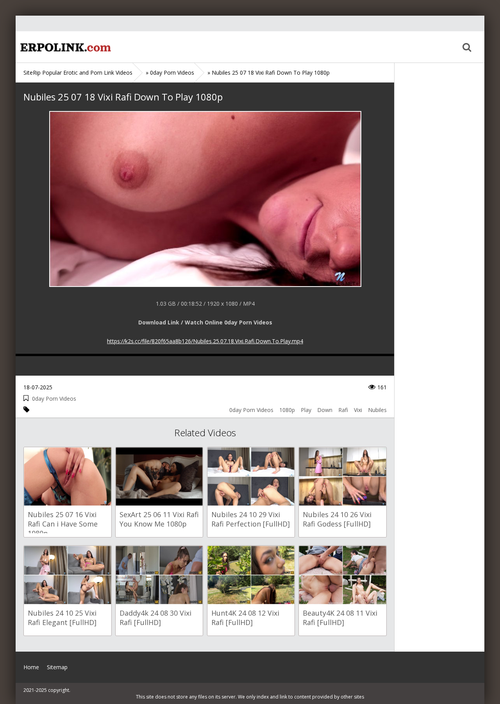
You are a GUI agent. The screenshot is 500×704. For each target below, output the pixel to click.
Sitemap (57, 667)
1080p (287, 410)
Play (306, 410)
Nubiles (377, 410)
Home (64, 47)
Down (324, 410)
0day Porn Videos (54, 398)
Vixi (358, 410)
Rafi (343, 410)
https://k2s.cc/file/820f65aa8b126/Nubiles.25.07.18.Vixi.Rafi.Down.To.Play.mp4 (205, 341)
